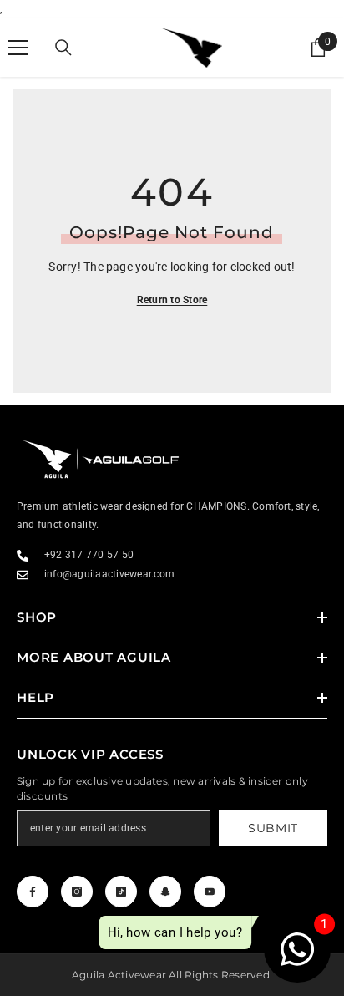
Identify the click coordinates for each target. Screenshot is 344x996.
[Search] (63, 48)
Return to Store (172, 300)
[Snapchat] (165, 891)
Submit (273, 828)
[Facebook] (32, 891)
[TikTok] (121, 891)
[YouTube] (209, 891)
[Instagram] (77, 891)
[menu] (18, 48)
